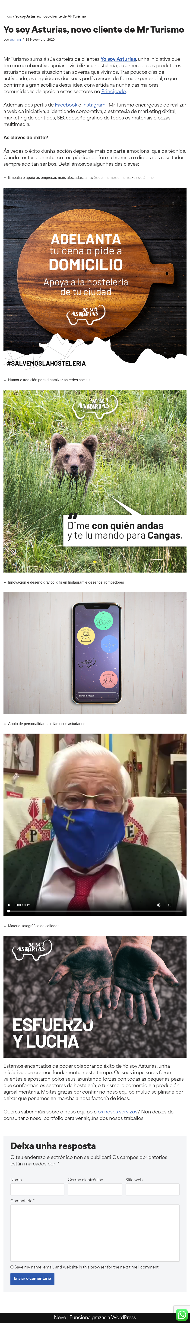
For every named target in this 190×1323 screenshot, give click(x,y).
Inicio (7, 16)
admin (15, 40)
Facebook (66, 105)
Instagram (93, 105)
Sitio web (134, 1180)
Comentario (22, 1201)
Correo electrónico (85, 1180)
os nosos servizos (117, 1112)
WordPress (123, 1318)
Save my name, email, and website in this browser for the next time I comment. (87, 1267)
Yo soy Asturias (118, 59)
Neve (60, 1318)
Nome (16, 1180)
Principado (113, 92)
